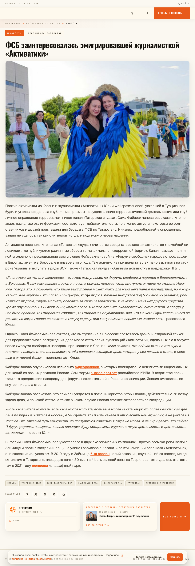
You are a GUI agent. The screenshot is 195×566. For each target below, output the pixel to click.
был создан (99, 454)
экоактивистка (113, 483)
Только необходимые (148, 557)
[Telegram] (26, 494)
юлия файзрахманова (59, 483)
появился (40, 466)
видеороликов (87, 367)
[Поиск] (147, 13)
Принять (175, 557)
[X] (35, 494)
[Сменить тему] (132, 13)
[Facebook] (45, 494)
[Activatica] (18, 13)
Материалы (13, 23)
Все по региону (96, 525)
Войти (185, 3)
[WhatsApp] (54, 494)
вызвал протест (104, 373)
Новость (16, 33)
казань (11, 483)
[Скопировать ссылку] (63, 494)
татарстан (134, 483)
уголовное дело (31, 483)
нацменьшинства (88, 483)
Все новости (172, 516)
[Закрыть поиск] (139, 13)
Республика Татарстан (43, 23)
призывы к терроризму (160, 483)
